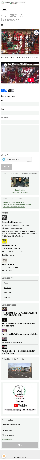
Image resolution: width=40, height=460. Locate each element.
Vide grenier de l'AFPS (9, 245)
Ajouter (6, 166)
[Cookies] (4, 456)
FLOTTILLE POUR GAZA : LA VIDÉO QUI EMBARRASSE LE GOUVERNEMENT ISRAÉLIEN (19, 313)
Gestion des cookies (20, 457)
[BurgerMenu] (4, 8)
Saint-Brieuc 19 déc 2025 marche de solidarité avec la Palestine (18, 324)
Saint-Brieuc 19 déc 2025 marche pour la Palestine (20, 334)
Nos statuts (7, 288)
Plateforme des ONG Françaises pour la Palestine (17, 204)
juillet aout (7, 297)
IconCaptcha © (29, 161)
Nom (2, 100)
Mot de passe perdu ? (7, 439)
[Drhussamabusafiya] (20, 182)
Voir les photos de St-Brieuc (20, 192)
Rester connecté (9, 435)
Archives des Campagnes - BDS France (14, 207)
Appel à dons (7, 292)
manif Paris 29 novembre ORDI (12, 342)
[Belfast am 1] (20, 370)
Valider (20, 445)
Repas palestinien (8, 264)
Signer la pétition (20, 190)
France (6, 283)
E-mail (2, 109)
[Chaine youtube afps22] (20, 398)
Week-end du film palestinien (12, 222)
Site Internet (4, 118)
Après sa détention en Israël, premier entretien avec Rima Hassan (18, 351)
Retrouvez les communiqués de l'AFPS (13, 202)
